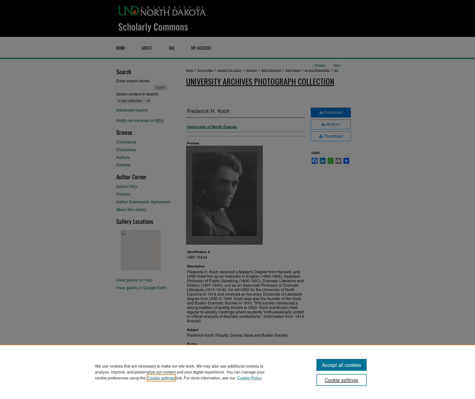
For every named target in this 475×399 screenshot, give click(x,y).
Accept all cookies (341, 364)
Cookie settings (161, 378)
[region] (237, 372)
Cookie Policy (249, 378)
